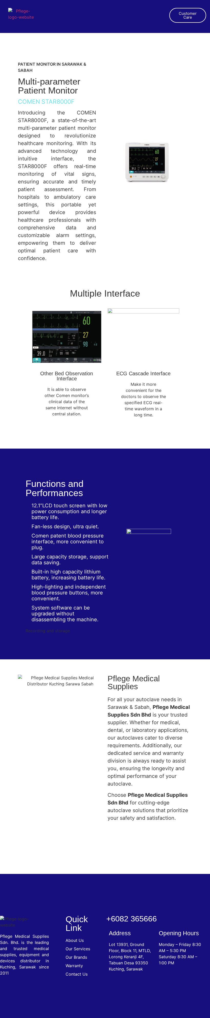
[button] (104, 9)
